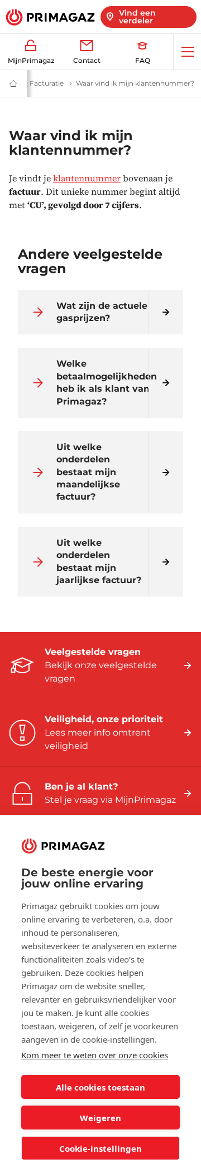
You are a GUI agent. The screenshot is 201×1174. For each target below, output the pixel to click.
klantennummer (87, 178)
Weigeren (100, 1117)
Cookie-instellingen (100, 1148)
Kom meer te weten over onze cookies (94, 1054)
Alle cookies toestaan (100, 1087)
